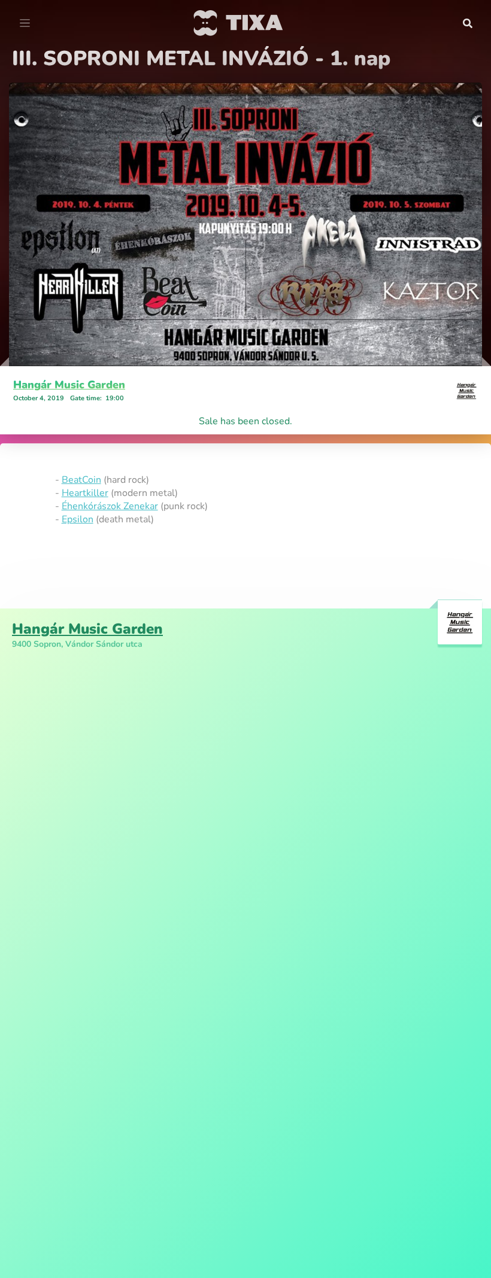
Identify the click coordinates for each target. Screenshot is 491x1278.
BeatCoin (81, 479)
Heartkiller (85, 493)
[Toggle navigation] (25, 23)
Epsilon (77, 519)
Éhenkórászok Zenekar (110, 506)
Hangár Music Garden (69, 385)
